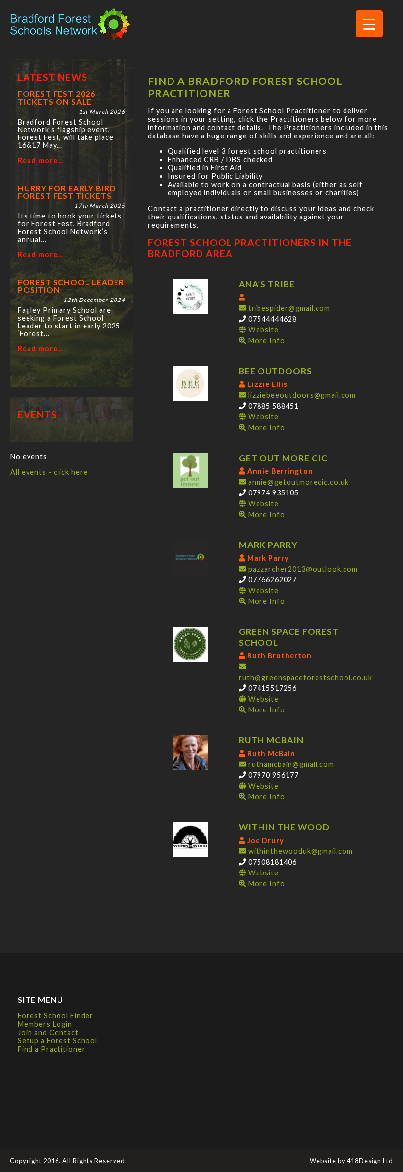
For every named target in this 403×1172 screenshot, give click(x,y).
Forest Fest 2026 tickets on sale (56, 97)
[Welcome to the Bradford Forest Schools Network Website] (70, 38)
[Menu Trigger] (369, 23)
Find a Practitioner (52, 1049)
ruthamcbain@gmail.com (290, 764)
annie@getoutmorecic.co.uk (297, 482)
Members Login (45, 1024)
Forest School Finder (55, 1015)
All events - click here (49, 472)
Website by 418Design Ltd (351, 1161)
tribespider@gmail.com (288, 308)
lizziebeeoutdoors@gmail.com (300, 395)
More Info (265, 340)
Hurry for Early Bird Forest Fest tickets (67, 191)
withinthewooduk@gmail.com (299, 851)
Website (265, 335)
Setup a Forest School (57, 1040)
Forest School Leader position (71, 286)
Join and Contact (48, 1032)
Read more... (40, 160)
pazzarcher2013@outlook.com (301, 569)
